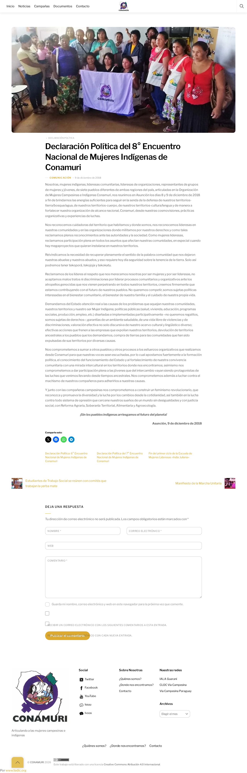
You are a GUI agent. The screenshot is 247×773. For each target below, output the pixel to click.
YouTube (90, 696)
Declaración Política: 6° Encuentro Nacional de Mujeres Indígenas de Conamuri (66, 457)
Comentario (57, 560)
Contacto (125, 691)
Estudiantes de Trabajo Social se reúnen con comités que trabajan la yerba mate (65, 483)
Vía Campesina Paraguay (176, 691)
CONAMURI (37, 762)
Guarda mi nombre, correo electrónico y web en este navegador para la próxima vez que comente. (117, 604)
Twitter (89, 679)
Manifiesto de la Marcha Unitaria (198, 483)
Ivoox (88, 713)
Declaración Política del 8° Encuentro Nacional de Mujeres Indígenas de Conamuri (112, 156)
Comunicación (60, 177)
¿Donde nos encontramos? (136, 685)
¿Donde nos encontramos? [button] (128, 746)
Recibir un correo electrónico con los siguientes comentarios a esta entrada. (107, 625)
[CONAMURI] (123, 6)
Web (50, 545)
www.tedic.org (16, 770)
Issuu (87, 704)
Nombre (54, 531)
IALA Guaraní (168, 679)
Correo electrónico (145, 531)
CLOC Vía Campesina (173, 685)
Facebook (91, 687)
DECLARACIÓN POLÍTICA (61, 138)
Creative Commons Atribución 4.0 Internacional (132, 764)
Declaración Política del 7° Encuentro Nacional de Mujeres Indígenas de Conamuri (120, 457)
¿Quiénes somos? (130, 679)
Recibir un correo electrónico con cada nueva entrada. (89, 635)
